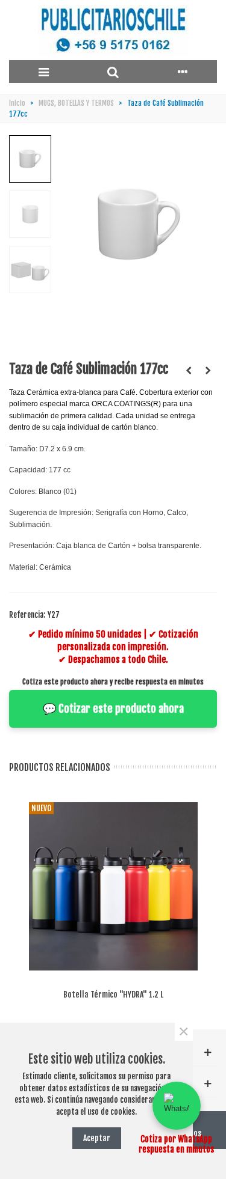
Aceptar (96, 1138)
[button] (176, 1106)
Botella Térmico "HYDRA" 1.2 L (113, 994)
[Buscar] (113, 71)
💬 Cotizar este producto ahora (113, 708)
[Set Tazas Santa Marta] (208, 370)
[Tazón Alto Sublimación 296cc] (189, 370)
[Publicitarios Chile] (113, 30)
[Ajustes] (182, 71)
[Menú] (43, 71)
